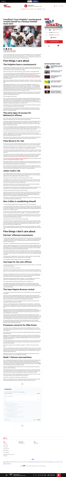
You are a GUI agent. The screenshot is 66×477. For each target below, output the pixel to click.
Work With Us (5, 446)
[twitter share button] (6, 49)
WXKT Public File (6, 448)
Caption (38, 45)
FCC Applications (6, 452)
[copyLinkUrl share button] (11, 49)
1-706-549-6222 (54, 41)
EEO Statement (6, 450)
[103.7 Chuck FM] (33, 1)
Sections (2, 1)
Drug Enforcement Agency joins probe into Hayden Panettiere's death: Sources (56, 91)
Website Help (36, 443)
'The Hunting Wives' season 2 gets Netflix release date (57, 86)
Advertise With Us (22, 443)
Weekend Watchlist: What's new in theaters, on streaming (56, 76)
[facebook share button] (4, 49)
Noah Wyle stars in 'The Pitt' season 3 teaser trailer (56, 71)
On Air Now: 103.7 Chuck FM (53, 26)
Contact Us (5, 443)
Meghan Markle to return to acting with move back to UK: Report (56, 66)
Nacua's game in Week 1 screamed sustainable (18, 158)
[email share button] (8, 49)
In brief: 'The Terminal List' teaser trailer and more (56, 81)
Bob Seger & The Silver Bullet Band (35, 6)
